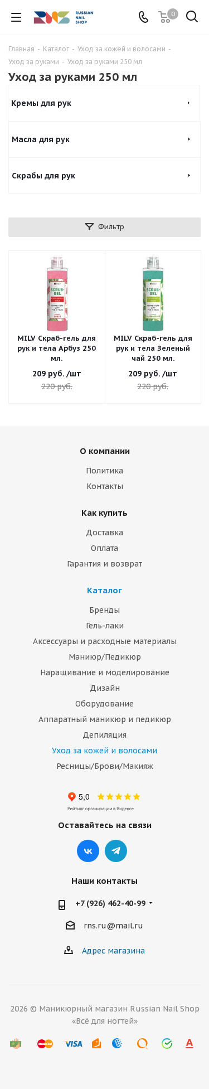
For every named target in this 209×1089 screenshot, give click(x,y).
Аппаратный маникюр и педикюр (104, 719)
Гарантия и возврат (104, 564)
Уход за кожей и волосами (104, 751)
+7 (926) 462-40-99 (110, 903)
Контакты (104, 486)
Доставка (104, 532)
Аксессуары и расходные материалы (105, 641)
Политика (104, 471)
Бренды (104, 610)
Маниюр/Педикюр (105, 657)
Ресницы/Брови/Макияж (104, 766)
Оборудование (104, 704)
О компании (105, 451)
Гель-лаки (105, 626)
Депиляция (104, 735)
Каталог (104, 590)
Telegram (116, 851)
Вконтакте (88, 851)
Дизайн (105, 688)
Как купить (104, 512)
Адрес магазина (113, 951)
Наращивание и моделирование (104, 672)
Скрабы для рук (43, 176)
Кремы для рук (41, 103)
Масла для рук (41, 139)
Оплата (104, 548)
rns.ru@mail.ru (113, 926)
